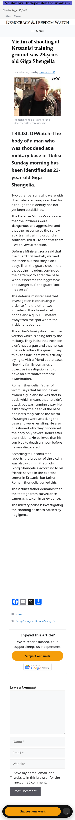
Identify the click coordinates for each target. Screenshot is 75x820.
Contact (17, 16)
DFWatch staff (47, 72)
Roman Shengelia (45, 621)
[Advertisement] (37, 556)
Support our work (37, 655)
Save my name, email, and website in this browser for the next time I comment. (37, 777)
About (8, 16)
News (19, 614)
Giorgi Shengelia (25, 621)
